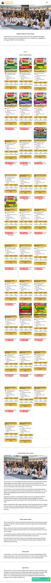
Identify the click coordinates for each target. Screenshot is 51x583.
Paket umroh (18, 556)
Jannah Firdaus (7, 481)
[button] (47, 2)
